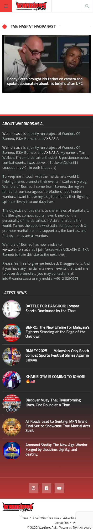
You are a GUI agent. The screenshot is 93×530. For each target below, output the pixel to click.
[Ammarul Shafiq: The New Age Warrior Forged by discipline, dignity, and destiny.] (11, 450)
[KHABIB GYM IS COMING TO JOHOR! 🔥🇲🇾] (11, 380)
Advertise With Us (75, 518)
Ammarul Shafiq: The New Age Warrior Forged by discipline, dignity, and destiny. (56, 449)
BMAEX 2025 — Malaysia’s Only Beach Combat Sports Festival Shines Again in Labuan (57, 355)
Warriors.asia (12, 133)
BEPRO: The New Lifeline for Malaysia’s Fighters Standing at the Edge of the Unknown (58, 331)
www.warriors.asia (16, 249)
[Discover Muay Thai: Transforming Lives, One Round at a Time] (11, 403)
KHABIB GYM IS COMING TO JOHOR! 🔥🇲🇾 (55, 379)
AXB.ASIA (51, 138)
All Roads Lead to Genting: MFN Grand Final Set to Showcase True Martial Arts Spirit (58, 425)
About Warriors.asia (46, 518)
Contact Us (62, 522)
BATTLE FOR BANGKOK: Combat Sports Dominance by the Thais (52, 308)
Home (24, 518)
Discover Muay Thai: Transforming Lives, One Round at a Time (53, 402)
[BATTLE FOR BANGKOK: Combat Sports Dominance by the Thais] (11, 309)
